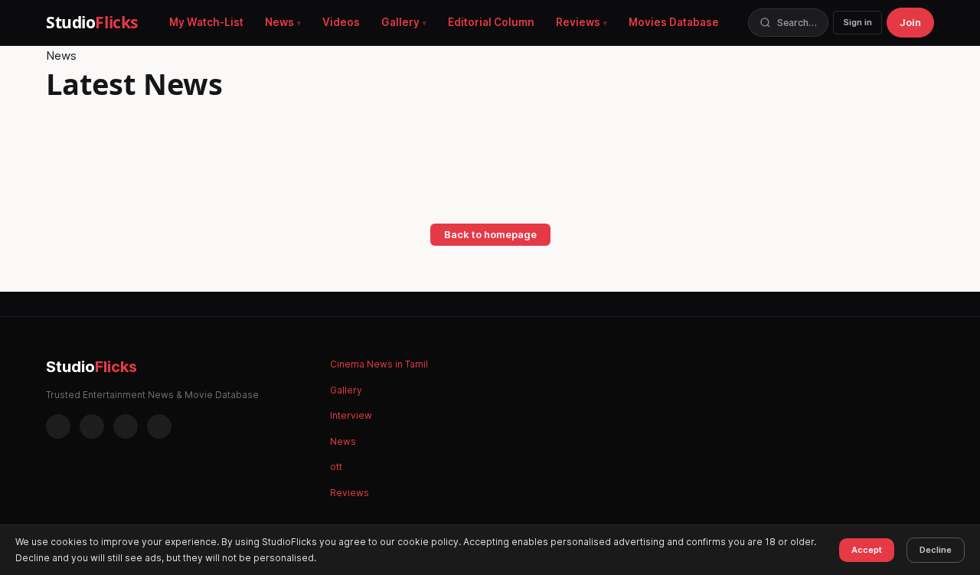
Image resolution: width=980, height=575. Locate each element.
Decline (936, 549)
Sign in (857, 22)
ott (336, 466)
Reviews (578, 22)
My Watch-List (206, 22)
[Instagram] (92, 426)
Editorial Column (491, 22)
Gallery (400, 22)
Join (910, 22)
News (279, 22)
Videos (341, 22)
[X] (125, 426)
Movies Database (674, 22)
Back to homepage (490, 234)
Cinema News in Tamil (379, 364)
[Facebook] (58, 426)
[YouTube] (159, 426)
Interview (351, 415)
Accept (866, 549)
